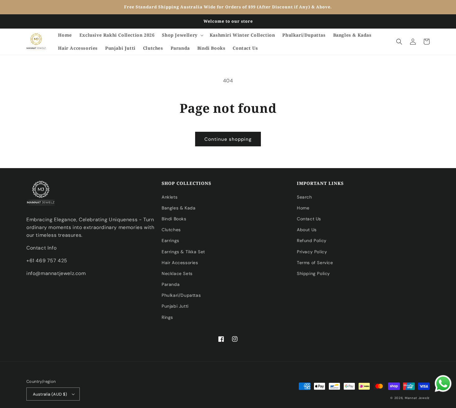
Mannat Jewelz (417, 398)
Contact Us (309, 219)
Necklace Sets (177, 273)
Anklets (169, 197)
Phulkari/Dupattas (181, 295)
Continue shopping (228, 139)
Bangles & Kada (178, 208)
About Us (307, 229)
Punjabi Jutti (175, 306)
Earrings (170, 240)
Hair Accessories (180, 262)
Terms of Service (315, 262)
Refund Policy (312, 240)
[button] (182, 35)
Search (304, 197)
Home (303, 208)
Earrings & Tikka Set (183, 251)
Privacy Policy (312, 251)
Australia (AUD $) (50, 394)
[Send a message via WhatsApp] (443, 383)
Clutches (171, 229)
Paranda (171, 284)
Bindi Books (174, 219)
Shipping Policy (313, 273)
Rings (167, 317)
